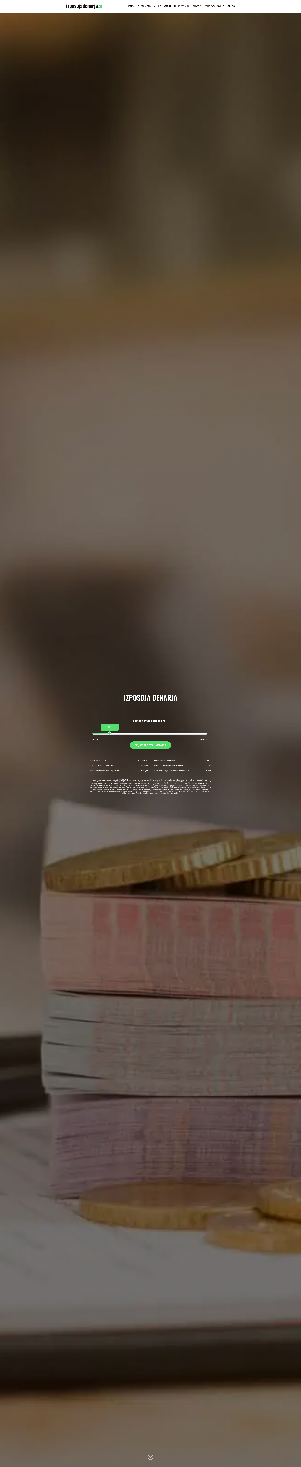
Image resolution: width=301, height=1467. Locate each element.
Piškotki (197, 6)
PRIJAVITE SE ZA (150, 745)
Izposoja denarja (146, 6)
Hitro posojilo (181, 6)
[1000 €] (109, 733)
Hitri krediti (164, 6)
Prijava (231, 6)
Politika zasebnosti (214, 6)
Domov (131, 6)
